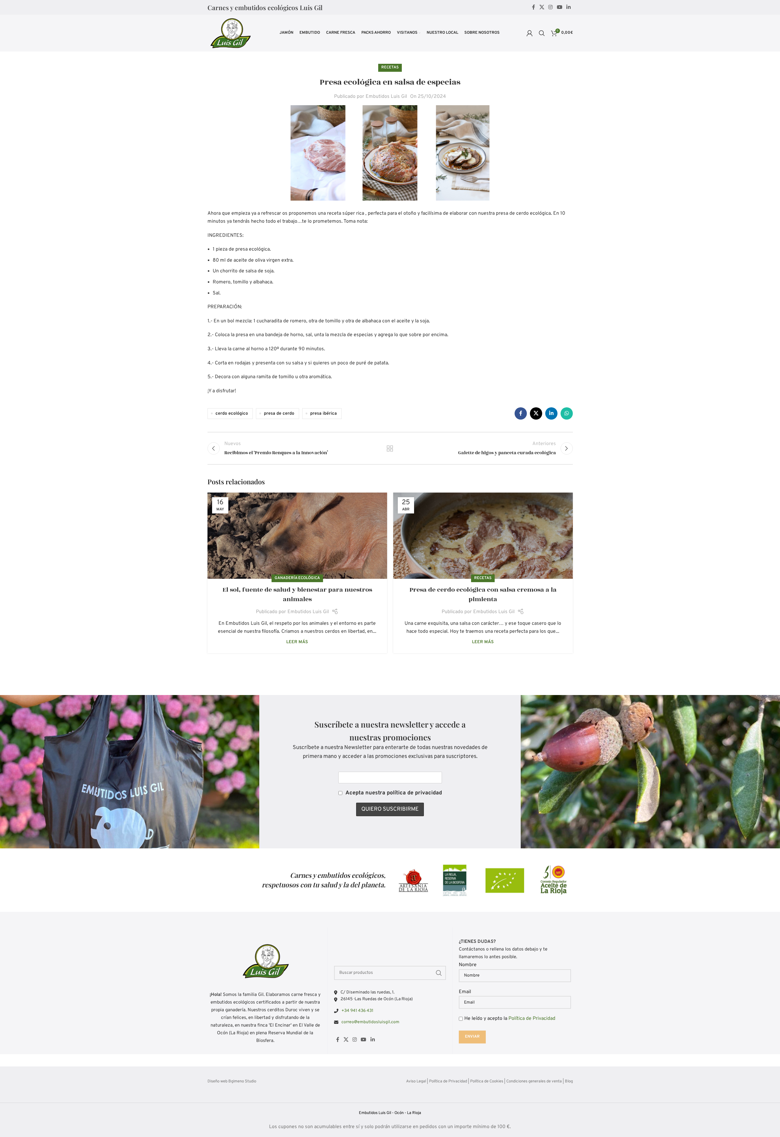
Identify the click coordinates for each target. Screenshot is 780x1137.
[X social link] (541, 7)
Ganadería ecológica (297, 578)
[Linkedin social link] (568, 7)
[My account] (529, 33)
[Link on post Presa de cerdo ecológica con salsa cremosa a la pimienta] (483, 536)
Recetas (390, 67)
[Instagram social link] (550, 7)
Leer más (297, 642)
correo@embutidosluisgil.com (370, 1022)
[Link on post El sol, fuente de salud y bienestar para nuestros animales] (297, 536)
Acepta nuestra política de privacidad (393, 793)
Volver (390, 448)
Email (465, 992)
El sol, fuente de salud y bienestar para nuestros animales (297, 594)
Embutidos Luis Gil (386, 97)
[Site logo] (230, 33)
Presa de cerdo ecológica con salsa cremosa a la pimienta (483, 594)
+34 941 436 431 (357, 1010)
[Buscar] (542, 33)
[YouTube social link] (559, 7)
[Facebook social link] (533, 7)
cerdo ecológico (231, 414)
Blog (569, 1081)
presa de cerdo (279, 414)
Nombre (468, 965)
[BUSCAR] (439, 973)
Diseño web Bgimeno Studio (231, 1081)
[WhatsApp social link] (567, 413)
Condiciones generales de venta (534, 1081)
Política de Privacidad (531, 1019)
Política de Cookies (486, 1081)
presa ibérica (323, 414)
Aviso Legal (416, 1081)
